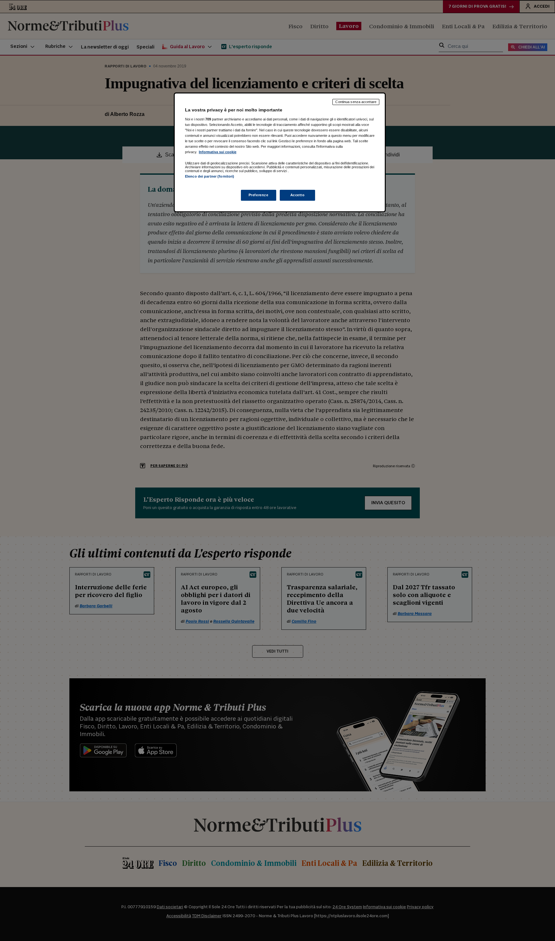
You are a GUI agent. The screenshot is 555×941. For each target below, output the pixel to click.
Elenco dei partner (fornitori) (209, 176)
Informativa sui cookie (217, 152)
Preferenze (259, 195)
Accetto (297, 195)
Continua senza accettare (355, 102)
